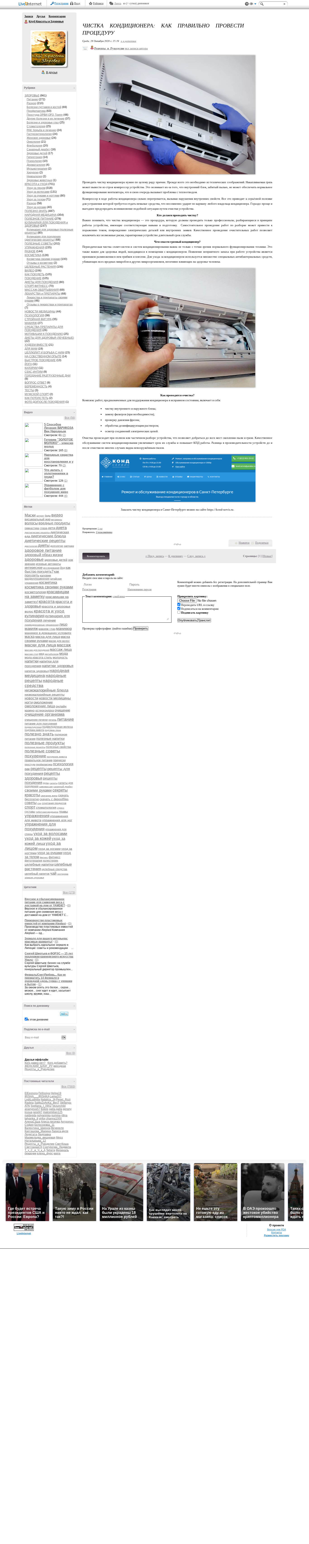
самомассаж (46, 786)
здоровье (34, 559)
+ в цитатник (128, 41)
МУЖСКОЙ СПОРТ (37, 394)
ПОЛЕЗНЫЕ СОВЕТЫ (39, 243)
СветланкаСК (33, 1147)
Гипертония (34, 157)
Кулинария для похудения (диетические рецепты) (43, 238)
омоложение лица (40, 706)
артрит (40, 515)
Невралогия (34, 176)
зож (70, 560)
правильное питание (38, 760)
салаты (53, 783)
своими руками (38, 790)
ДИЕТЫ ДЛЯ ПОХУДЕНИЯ (41, 282)
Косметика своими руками (43, 259)
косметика (48, 582)
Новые (267, 556)
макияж (31, 629)
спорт (30, 807)
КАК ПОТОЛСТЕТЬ (36, 398)
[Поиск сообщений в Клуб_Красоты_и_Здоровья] (64, 1014)
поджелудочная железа (57, 726)
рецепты (39, 768)
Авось (117, 3)
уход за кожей (38, 838)
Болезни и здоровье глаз (43, 122)
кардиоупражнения (37, 578)
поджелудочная (33, 727)
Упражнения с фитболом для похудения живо (56, 488)
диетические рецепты (45, 540)
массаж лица (61, 649)
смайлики (119, 596)
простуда (30, 764)
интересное (34, 567)
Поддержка (247, 4)
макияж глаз (46, 629)
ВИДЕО (29, 270)
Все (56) (70, 417)
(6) (65, 450)
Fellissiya (44, 1093)
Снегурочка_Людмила (57, 1147)
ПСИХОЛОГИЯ (34, 315)
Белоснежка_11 (44, 1124)
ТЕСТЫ (29, 390)
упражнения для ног (57, 820)
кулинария (35, 616)
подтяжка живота (34, 730)
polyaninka (44, 1115)
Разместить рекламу (276, 1235)
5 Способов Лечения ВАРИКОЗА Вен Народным (58, 428)
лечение (49, 620)
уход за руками (49, 853)
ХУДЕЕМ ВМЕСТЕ (36, 344)
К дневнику (175, 556)
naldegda (30, 1115)
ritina (64, 1115)
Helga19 (56, 1093)
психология (63, 764)
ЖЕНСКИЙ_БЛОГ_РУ (39, 1066)
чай (53, 873)
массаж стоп (31, 654)
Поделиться (262, 542)
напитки (32, 661)
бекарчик (30, 1153)
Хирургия (33, 172)
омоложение (43, 702)
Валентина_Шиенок (37, 1128)
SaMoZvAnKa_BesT (46, 1102)
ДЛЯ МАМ (31, 348)
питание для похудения (41, 723)
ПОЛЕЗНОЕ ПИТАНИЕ (39, 218)
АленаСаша (32, 1121)
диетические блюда (48, 536)
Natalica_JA (48, 1099)
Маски (30, 515)
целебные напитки (39, 864)
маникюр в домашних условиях (48, 633)
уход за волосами (50, 833)
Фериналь (62, 1150)
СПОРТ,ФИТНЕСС (36, 286)
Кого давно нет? (35, 1062)
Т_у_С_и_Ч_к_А (35, 1150)
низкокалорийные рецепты (44, 694)
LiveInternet (31, 4)
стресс (60, 808)
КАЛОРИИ (31, 368)
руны (46, 783)
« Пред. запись (154, 556)
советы (31, 803)
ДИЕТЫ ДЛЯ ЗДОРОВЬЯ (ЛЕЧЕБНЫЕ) (49, 337)
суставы (30, 811)
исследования (51, 568)
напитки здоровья (57, 666)
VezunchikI (59, 1105)
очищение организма (44, 714)
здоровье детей (55, 560)
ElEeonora (31, 1093)
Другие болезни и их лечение (45, 118)
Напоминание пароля (140, 589)
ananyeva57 (32, 1109)
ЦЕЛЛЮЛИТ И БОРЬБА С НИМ (44, 352)
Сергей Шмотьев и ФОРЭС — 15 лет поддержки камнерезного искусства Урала (49, 956)
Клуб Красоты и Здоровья (26, 22)
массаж (64, 645)
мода (63, 654)
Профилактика (36, 111)
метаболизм (52, 654)
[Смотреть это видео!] (34, 429)
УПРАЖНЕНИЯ (34, 247)
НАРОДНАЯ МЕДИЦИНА (41, 214)
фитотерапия (33, 860)
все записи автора (136, 48)
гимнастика (32, 528)
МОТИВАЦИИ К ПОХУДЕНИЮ (44, 334)
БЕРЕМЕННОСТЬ (36, 386)
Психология (34, 161)
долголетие (56, 546)
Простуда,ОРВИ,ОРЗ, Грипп (45, 114)
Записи (28, 16)
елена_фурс (45, 1153)
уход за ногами (49, 848)
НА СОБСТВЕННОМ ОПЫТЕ (43, 356)
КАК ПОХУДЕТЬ (35, 274)
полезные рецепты (35, 747)
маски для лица (40, 645)
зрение (30, 564)
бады (48, 515)
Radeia (29, 1102)
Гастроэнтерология (39, 134)
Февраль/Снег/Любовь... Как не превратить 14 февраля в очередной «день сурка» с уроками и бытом (48, 979)
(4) (65, 495)
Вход (77, 3)
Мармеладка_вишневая (40, 1137)
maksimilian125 (52, 1112)
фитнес (44, 857)
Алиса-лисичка (50, 1121)
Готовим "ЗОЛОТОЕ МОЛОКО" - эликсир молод (58, 443)
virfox (42, 1118)
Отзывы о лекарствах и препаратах (50, 304)
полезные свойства (58, 747)
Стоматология (36, 126)
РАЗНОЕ (30, 251)
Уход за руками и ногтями (43, 195)
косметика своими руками (49, 587)
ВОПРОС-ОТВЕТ (35, 382)
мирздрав (59, 1066)
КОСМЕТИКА (33, 255)
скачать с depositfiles (54, 799)
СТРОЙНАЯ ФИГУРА (38, 319)
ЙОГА (28, 364)
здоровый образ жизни (44, 555)
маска (30, 637)
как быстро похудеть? (48, 569)
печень (52, 719)
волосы (31, 523)
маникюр (64, 629)
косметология (35, 592)
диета (61, 528)
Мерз (59, 1137)
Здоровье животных (39, 180)
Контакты (276, 1232)
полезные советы (42, 751)
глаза (43, 528)
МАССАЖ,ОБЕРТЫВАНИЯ (42, 289)
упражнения (37, 815)
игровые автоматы (48, 564)
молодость (60, 657)
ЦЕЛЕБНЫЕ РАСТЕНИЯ (40, 266)
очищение (62, 710)
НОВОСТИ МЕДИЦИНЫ (40, 311)
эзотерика (62, 874)
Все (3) (70, 1053)
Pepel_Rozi (63, 1099)
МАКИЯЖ (31, 323)
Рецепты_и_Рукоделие (40, 1069)
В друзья (51, 72)
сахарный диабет (63, 786)
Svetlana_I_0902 (41, 1105)
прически (59, 760)
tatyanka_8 (31, 1118)
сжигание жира (49, 795)
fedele (44, 1109)
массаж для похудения (37, 650)
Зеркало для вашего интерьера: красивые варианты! (46, 940)
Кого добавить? (57, 1062)
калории (45, 575)
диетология (31, 546)
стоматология (46, 807)
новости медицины (55, 698)
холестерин (50, 860)
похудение (35, 756)
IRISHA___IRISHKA (37, 1096)
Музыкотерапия (37, 168)
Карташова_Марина (38, 1131)
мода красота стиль (38, 657)
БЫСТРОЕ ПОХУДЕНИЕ (40, 360)
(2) (64, 435)
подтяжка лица (53, 730)
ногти (29, 702)
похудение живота (57, 756)
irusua (28, 1112)
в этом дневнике (38, 1019)
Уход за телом (36, 199)
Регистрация (62, 3)
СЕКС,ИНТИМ (34, 371)
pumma (56, 1115)
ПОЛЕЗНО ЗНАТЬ (36, 211)
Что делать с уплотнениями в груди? (56, 473)
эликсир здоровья (34, 877)
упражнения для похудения (40, 826)
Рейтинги (98, 3)
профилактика (44, 764)
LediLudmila (32, 1099)
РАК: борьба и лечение (41, 130)
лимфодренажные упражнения (42, 625)
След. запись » (196, 556)
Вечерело (57, 1128)
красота (47, 601)
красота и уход (49, 611)
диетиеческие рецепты (37, 532)
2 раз (100, 528)
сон (39, 803)
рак (27, 769)
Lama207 (56, 1096)
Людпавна (44, 1134)
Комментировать (96, 556)
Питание (32, 99)
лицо (63, 624)
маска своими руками (47, 639)
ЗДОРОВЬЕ (32, 95)
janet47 (37, 1112)
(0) (69, 905)
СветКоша (62, 1143)
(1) (65, 480)
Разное (31, 103)
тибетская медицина (47, 812)
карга (57, 1153)
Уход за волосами (38, 191)
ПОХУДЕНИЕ (33, 278)
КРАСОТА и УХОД (36, 184)
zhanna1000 (54, 1118)
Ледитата (31, 1134)
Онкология (33, 141)
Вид (253, 4)
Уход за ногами (36, 207)
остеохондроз (44, 710)
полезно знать (39, 734)
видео (57, 515)
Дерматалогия (36, 164)
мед (41, 654)
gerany (67, 1109)
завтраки (69, 546)
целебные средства (54, 869)
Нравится (244, 542)
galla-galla (55, 1109)
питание (65, 719)
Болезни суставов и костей (44, 107)
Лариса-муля (60, 1131)
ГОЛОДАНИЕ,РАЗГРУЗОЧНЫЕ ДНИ (48, 375)
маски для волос (59, 641)
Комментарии (57, 16)
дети (51, 528)
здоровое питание (43, 550)
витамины (56, 519)
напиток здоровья (37, 671)
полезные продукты (45, 742)
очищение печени (36, 719)
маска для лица (47, 637)
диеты (44, 545)
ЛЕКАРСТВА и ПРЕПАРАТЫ (42, 293)
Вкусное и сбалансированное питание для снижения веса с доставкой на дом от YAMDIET (45, 902)
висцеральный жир (37, 519)
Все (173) (69, 892)
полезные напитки (50, 738)
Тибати (50, 1150)
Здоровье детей (37, 153)
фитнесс (54, 857)
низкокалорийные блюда (46, 690)
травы (63, 811)
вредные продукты (54, 523)
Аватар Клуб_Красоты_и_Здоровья (48, 48)
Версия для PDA (276, 1229)
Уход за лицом (36, 188)
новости (31, 698)
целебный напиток (37, 873)
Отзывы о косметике (40, 262)
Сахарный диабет (38, 149)
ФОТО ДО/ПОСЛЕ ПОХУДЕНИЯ (45, 401)
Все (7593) (68, 1086)
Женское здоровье (39, 137)
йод (62, 567)
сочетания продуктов (54, 803)
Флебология (34, 145)
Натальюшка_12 (35, 1140)
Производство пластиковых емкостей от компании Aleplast (45, 922)
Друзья (40, 16)
